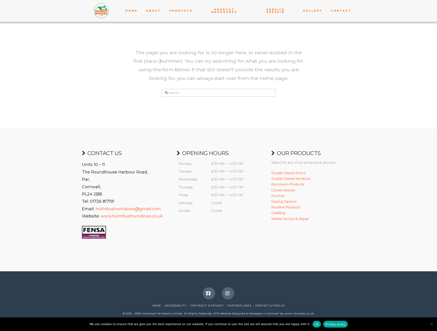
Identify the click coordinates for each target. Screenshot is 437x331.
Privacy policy (335, 324)
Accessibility (175, 305)
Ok (317, 324)
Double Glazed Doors (288, 173)
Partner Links (239, 305)
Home (156, 305)
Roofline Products (285, 207)
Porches (278, 196)
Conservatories (283, 190)
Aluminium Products (287, 184)
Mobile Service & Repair (290, 219)
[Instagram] (228, 293)
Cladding (278, 213)
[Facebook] (209, 293)
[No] (431, 324)
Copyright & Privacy (207, 305)
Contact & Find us (270, 305)
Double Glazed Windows (290, 179)
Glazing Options (284, 202)
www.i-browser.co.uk (299, 313)
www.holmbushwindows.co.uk (132, 216)
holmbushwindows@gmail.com (128, 208)
